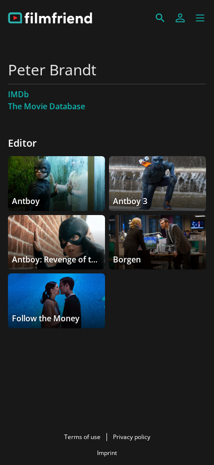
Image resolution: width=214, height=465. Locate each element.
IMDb (18, 94)
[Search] (160, 18)
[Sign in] (180, 18)
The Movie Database (46, 106)
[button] (200, 18)
